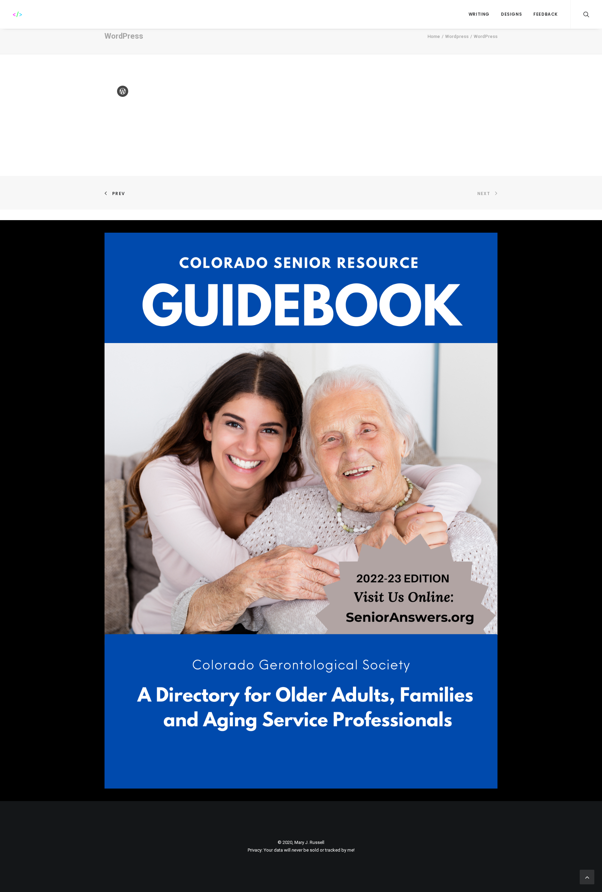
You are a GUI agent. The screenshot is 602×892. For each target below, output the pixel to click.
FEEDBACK (545, 14)
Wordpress (457, 36)
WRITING (479, 14)
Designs (511, 14)
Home (433, 36)
